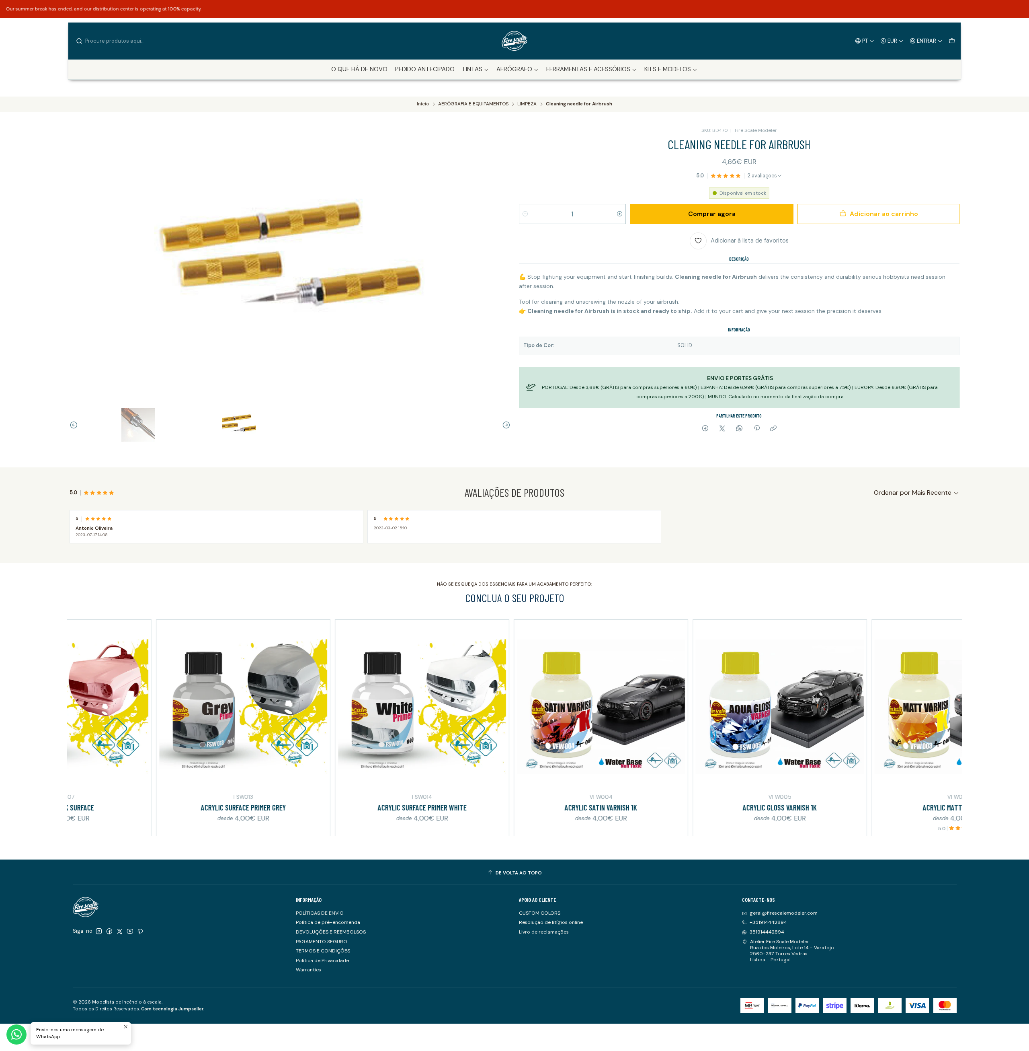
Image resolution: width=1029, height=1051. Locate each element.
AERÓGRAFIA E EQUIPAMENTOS (473, 104)
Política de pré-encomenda (328, 922)
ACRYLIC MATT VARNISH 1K (888, 807)
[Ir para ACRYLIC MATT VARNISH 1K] (888, 707)
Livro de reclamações (544, 932)
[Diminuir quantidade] (525, 214)
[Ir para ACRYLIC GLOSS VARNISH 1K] (709, 707)
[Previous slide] (76, 425)
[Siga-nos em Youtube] (130, 931)
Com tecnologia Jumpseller (172, 1009)
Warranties (308, 970)
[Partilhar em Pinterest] (756, 428)
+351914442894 (768, 922)
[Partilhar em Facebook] (705, 428)
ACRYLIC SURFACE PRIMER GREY (173, 807)
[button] (475, 70)
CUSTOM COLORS (539, 913)
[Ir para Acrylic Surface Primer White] (352, 707)
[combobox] (117, 41)
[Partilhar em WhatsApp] (740, 428)
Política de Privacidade (322, 960)
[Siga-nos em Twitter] (119, 931)
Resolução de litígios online (551, 922)
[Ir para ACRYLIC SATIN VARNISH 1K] (531, 707)
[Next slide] (504, 425)
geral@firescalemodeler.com (784, 913)
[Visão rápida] (73, 705)
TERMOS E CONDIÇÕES (323, 951)
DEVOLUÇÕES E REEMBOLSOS (331, 932)
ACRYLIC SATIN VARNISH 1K (531, 807)
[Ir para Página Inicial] (514, 41)
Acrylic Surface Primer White (351, 807)
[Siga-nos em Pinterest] (140, 931)
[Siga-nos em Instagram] (98, 931)
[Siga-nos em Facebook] (109, 931)
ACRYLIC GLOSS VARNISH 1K (710, 807)
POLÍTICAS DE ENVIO (320, 913)
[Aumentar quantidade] (619, 214)
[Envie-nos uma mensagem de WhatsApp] (16, 1034)
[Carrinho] (951, 40)
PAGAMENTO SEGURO (321, 941)
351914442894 (767, 932)
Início (423, 104)
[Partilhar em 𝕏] (722, 428)
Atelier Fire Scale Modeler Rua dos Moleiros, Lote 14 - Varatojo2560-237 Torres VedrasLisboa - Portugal (792, 950)
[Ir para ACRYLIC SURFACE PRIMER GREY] (173, 707)
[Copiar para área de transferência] (773, 428)
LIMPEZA (527, 104)
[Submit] (79, 41)
